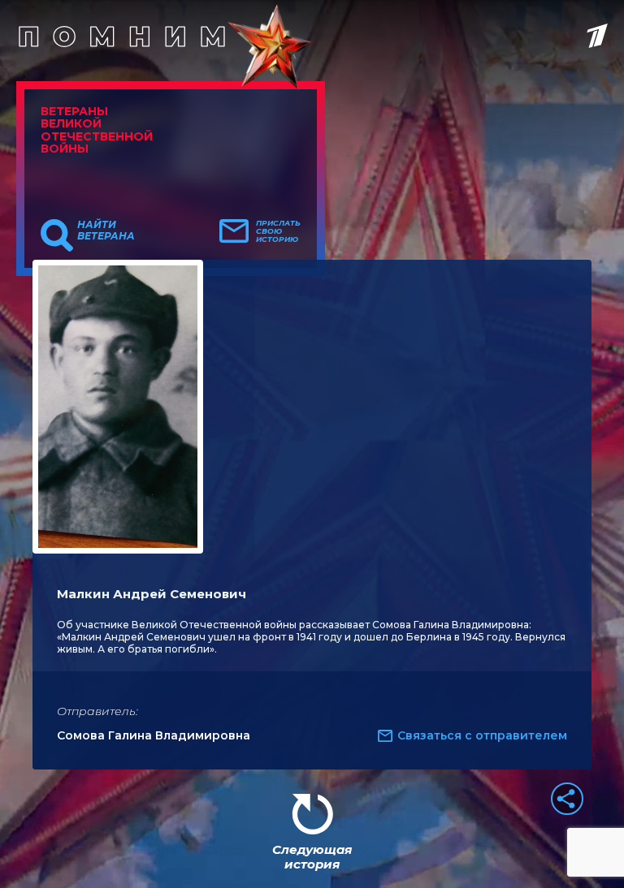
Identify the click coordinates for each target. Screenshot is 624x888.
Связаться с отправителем (482, 735)
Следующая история (312, 857)
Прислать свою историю (278, 231)
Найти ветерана (106, 230)
